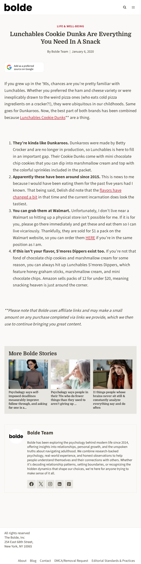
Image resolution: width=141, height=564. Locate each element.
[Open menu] (133, 7)
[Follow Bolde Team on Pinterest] (69, 484)
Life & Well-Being (70, 26)
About (22, 560)
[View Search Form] (124, 7)
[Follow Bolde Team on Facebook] (31, 484)
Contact (45, 560)
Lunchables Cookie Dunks (42, 117)
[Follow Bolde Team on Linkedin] (59, 484)
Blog (33, 560)
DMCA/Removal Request (71, 560)
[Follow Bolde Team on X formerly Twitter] (41, 484)
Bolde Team (59, 51)
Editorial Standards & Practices (113, 560)
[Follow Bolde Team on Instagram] (50, 484)
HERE (90, 238)
